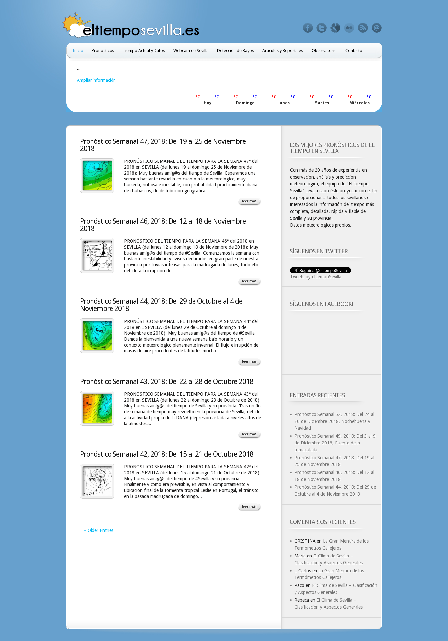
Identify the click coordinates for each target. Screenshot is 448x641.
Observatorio (324, 50)
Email (377, 28)
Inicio (78, 50)
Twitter (321, 28)
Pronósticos (103, 50)
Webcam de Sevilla (191, 50)
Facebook (308, 28)
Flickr (349, 28)
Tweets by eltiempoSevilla (315, 276)
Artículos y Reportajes (282, 50)
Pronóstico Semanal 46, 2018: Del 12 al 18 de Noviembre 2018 (163, 225)
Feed (363, 28)
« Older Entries (98, 530)
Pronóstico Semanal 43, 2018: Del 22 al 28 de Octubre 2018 (166, 381)
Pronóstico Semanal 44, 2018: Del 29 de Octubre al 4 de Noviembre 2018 (161, 304)
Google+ (335, 28)
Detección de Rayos (235, 50)
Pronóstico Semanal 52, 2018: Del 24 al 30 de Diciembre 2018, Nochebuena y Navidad (334, 421)
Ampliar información (96, 80)
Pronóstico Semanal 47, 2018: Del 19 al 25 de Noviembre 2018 (163, 145)
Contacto (353, 50)
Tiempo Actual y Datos (144, 50)
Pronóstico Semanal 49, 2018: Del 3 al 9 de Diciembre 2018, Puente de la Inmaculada (335, 442)
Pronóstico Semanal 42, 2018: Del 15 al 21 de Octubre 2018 (166, 454)
